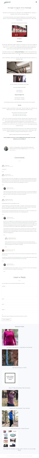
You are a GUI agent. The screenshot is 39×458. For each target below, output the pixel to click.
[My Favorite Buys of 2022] (10, 357)
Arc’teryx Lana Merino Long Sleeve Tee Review (19, 347)
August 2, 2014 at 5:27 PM (10, 218)
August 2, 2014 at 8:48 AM (9, 175)
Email (3, 304)
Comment (4, 286)
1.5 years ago (7, 47)
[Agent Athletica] (7, 3)
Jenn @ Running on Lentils (9, 249)
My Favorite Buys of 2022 (19, 367)
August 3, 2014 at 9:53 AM (9, 250)
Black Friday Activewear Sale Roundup (19, 388)
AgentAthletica (9, 187)
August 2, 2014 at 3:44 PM (9, 200)
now (13, 47)
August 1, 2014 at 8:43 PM (9, 166)
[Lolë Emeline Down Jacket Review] (10, 418)
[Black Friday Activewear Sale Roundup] (10, 378)
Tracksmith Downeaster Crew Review (19, 408)
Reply (3, 171)
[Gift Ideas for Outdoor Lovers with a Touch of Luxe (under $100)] (10, 439)
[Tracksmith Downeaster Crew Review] (10, 398)
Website (3, 309)
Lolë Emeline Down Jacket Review (19, 428)
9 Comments (22, 9)
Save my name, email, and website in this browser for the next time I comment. (14, 316)
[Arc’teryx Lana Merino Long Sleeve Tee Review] (10, 337)
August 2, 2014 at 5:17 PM (10, 188)
